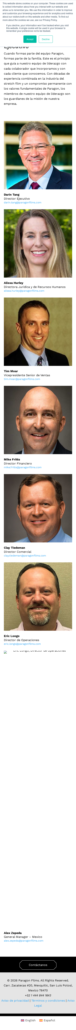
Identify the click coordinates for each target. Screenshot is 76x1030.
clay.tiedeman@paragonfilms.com (25, 555)
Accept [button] (30, 39)
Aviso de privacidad (15, 1000)
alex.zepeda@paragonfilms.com (23, 940)
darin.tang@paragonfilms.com (22, 202)
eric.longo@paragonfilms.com (22, 643)
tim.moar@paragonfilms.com (22, 379)
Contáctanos (38, 965)
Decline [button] (46, 39)
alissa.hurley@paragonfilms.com (24, 290)
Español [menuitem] (49, 1020)
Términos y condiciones (47, 1000)
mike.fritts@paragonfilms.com (23, 467)
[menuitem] (28, 1020)
